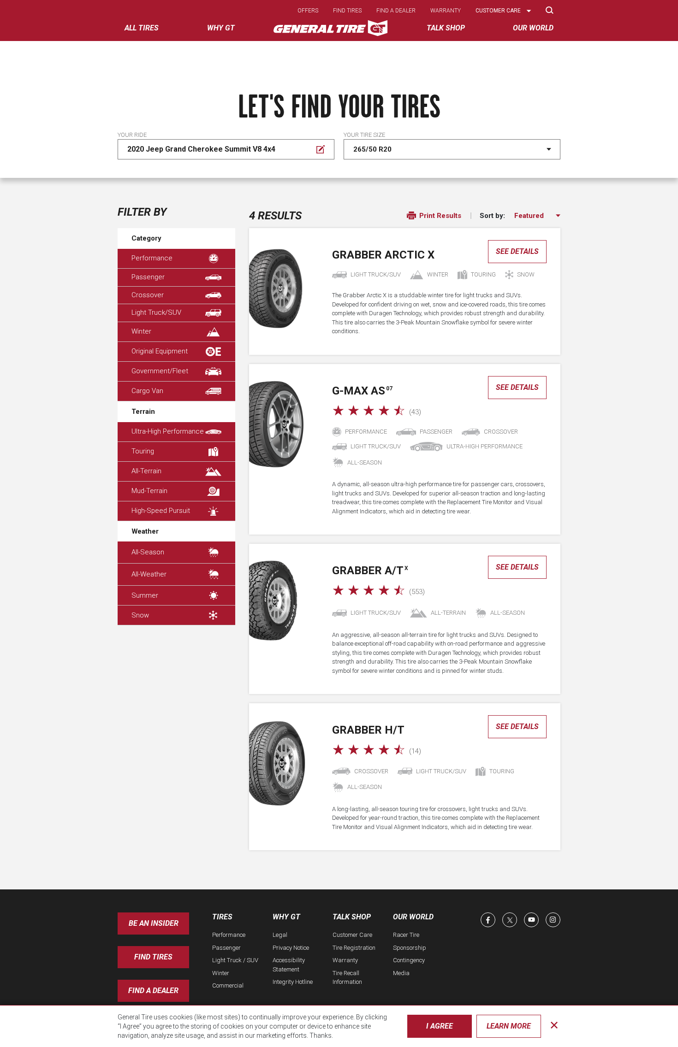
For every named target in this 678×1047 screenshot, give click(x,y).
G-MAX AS (362, 390)
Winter (141, 331)
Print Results (439, 216)
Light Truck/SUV (156, 312)
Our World (413, 916)
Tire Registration (354, 947)
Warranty (445, 10)
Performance (151, 258)
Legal (280, 934)
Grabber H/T (368, 729)
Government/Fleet (159, 371)
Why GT (286, 916)
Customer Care (352, 934)
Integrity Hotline (293, 981)
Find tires (347, 10)
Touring (142, 451)
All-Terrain (146, 471)
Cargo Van (147, 391)
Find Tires (153, 957)
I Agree (439, 1026)
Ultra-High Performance (167, 431)
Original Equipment (159, 351)
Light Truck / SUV (235, 960)
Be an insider (153, 923)
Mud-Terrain (149, 491)
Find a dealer (396, 10)
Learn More (509, 1026)
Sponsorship (409, 947)
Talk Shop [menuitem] (446, 28)
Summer (144, 595)
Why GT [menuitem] (221, 28)
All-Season (147, 552)
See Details (517, 251)
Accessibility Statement (289, 965)
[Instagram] (553, 919)
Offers (307, 10)
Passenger (148, 277)
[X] (509, 919)
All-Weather (149, 574)
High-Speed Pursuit (160, 510)
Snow (140, 615)
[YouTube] (531, 919)
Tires (222, 916)
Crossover (147, 295)
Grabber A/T (370, 570)
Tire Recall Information (347, 978)
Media (401, 973)
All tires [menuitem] (142, 28)
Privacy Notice (291, 947)
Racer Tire (406, 934)
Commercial (228, 985)
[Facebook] (488, 919)
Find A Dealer (153, 990)
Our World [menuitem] (533, 28)
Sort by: (492, 215)
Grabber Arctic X (383, 254)
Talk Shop (352, 916)
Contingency (409, 960)
